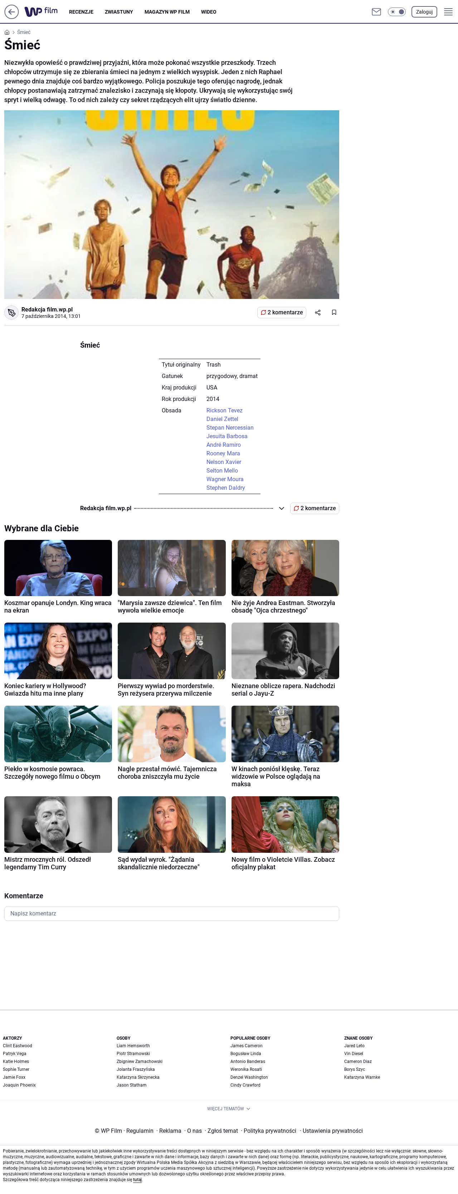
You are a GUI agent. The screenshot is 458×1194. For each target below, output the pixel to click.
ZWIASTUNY (119, 12)
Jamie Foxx (14, 1077)
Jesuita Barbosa (227, 436)
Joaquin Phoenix (19, 1085)
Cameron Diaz (358, 1061)
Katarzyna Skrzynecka (138, 1077)
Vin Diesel (353, 1053)
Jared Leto (354, 1045)
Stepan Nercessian (230, 427)
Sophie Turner (16, 1069)
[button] (397, 12)
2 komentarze (285, 312)
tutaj (137, 1179)
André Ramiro (223, 444)
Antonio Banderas (247, 1061)
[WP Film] (46, 12)
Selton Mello (222, 470)
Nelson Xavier (223, 462)
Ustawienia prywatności (331, 1130)
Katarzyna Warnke (362, 1077)
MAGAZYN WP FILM (167, 12)
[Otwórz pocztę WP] (376, 12)
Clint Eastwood (17, 1045)
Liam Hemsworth (133, 1045)
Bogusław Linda (245, 1053)
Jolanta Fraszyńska (136, 1069)
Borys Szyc (354, 1069)
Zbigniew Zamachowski (139, 1061)
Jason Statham (132, 1085)
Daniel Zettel (222, 419)
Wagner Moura (225, 479)
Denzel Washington (249, 1077)
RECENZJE (81, 12)
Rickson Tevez (224, 410)
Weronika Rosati (246, 1069)
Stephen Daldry (225, 487)
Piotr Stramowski (133, 1053)
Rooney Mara (223, 453)
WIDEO (208, 12)
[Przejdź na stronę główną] (11, 17)
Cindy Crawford (245, 1085)
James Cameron (246, 1045)
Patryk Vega (14, 1053)
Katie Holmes (16, 1061)
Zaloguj (424, 12)
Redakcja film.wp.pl (47, 309)
